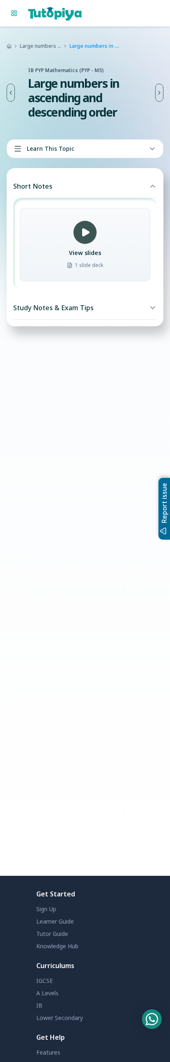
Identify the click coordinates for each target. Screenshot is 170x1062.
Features (48, 1052)
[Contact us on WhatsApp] (152, 1019)
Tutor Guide (52, 934)
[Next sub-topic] (159, 93)
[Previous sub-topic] (11, 93)
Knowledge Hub (57, 946)
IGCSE (44, 981)
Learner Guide (55, 921)
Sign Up (46, 909)
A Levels (47, 993)
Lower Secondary (59, 1018)
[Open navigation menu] (14, 13)
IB (39, 1005)
